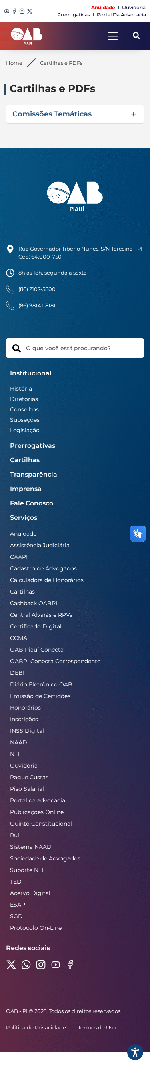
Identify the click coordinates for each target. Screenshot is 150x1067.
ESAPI (18, 904)
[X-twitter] (29, 11)
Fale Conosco (31, 503)
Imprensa (26, 489)
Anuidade (23, 533)
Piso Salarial (27, 788)
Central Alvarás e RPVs (41, 614)
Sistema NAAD (31, 846)
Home (14, 63)
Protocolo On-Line (36, 927)
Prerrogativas (32, 445)
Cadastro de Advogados (43, 568)
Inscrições (24, 719)
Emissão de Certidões (40, 696)
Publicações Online (37, 812)
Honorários (25, 707)
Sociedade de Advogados (45, 858)
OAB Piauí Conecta (37, 649)
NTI (14, 754)
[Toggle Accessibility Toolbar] (135, 1052)
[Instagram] (22, 11)
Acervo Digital (30, 893)
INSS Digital (27, 730)
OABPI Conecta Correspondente (55, 661)
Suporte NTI (26, 870)
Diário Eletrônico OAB (41, 684)
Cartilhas (25, 460)
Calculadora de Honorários (47, 580)
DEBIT (19, 672)
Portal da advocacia (37, 800)
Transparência (33, 474)
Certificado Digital (36, 626)
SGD (16, 916)
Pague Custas (29, 777)
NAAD (18, 742)
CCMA (18, 638)
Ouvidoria (24, 765)
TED (16, 881)
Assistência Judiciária (40, 545)
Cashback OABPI (33, 603)
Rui (14, 835)
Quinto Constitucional (41, 823)
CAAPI (19, 556)
